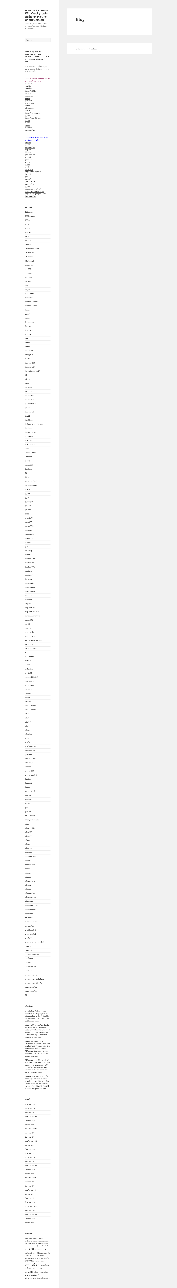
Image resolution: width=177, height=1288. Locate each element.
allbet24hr (29, 265)
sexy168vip (29, 632)
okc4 (27, 448)
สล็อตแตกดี (29, 914)
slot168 (28, 86)
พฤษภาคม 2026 (31, 1116)
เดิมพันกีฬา (29, 950)
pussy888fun (30, 583)
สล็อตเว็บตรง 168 (31, 905)
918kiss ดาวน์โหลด (32, 249)
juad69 (27, 408)
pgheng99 (29, 169)
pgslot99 (28, 530)
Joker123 (28, 391)
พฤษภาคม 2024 (31, 1214)
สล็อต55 (42, 1265)
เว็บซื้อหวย (29, 958)
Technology (29, 685)
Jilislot (27, 379)
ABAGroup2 (29, 261)
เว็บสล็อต (28, 971)
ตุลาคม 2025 (29, 1145)
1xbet (27, 236)
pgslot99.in (29, 534)
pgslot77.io (29, 526)
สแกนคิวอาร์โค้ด (31, 922)
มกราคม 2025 (30, 1182)
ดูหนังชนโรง (29, 184)
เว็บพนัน (28, 963)
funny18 (28, 342)
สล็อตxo (28, 877)
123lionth (28, 212)
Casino (27, 310)
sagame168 (43, 1253)
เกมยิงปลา (28, 946)
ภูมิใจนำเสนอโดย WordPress (86, 49)
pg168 (27, 489)
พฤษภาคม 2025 (31, 1165)
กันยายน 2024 (30, 1198)
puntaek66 (29, 571)
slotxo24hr (29, 669)
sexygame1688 (31, 648)
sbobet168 (29, 620)
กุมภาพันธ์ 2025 (31, 1178)
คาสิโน (27, 742)
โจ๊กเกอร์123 (29, 995)
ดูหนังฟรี (28, 179)
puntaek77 (29, 575)
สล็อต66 (28, 840)
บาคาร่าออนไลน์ (31, 775)
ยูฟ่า (26, 807)
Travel (27, 697)
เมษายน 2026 (30, 1121)
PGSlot (27, 514)
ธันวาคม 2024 (30, 1186)
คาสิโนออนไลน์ (30, 746)
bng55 (27, 289)
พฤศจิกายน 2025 (31, 1141)
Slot (26, 652)
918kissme (29, 257)
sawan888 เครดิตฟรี (32, 616)
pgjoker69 (29, 506)
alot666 (28, 269)
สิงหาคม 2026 (30, 1104)
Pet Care (28, 469)
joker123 (28, 84)
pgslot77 (28, 522)
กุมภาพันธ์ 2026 (31, 1129)
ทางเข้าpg (28, 763)
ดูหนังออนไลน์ (30, 130)
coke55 (28, 314)
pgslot (27, 115)
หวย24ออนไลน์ (30, 930)
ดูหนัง (27, 177)
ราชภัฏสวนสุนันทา (32, 820)
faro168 (28, 326)
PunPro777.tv (30, 567)
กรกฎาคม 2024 (30, 1206)
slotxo (27, 106)
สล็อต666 (28, 844)
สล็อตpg (28, 873)
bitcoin (28, 285)
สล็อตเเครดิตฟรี (30, 909)
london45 (28, 428)
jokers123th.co (30, 404)
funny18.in (29, 346)
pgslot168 (29, 518)
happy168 (29, 355)
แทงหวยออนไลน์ (31, 991)
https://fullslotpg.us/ (33, 172)
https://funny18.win (32, 118)
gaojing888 (46, 1241)
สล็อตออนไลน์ (30, 893)
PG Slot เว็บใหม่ (31, 481)
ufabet (27, 730)
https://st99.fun (31, 91)
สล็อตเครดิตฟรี (30, 897)
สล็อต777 (28, 848)
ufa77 (27, 714)
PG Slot (28, 477)
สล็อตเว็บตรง (29, 96)
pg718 (27, 493)
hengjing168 (30, 363)
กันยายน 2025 (30, 1149)
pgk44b (28, 510)
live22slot (29, 174)
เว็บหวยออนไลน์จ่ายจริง (33, 983)
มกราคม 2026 (30, 1133)
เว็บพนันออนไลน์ (31, 967)
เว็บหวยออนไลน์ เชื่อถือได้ (34, 979)
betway (28, 281)
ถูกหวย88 (28, 754)
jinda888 (28, 387)
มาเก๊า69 (28, 803)
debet (27, 318)
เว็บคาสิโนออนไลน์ (32, 954)
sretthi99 (28, 673)
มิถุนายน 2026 (30, 1112)
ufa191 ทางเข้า (30, 705)
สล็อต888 (28, 852)
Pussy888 (28, 579)
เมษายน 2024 (30, 1218)
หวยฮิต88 (28, 938)
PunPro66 (29, 555)
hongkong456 (30, 367)
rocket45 (28, 595)
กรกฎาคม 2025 (30, 1157)
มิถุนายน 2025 (30, 1161)
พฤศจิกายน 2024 (31, 1190)
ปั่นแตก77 (28, 787)
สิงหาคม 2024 (30, 1202)
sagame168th (30, 608)
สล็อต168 (28, 832)
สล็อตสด (28, 889)
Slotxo (27, 665)
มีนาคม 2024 (30, 1222)
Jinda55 (28, 383)
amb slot (28, 273)
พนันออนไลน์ (30, 791)
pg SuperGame (31, 485)
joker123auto (30, 395)
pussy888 (28, 101)
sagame (28, 150)
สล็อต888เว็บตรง (31, 856)
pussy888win (30, 591)
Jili (26, 375)
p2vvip (27, 461)
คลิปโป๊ (27, 110)
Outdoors (28, 457)
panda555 (29, 465)
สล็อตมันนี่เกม (30, 881)
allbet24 (28, 123)
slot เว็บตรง (29, 88)
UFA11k (28, 701)
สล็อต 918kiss (30, 828)
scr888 (27, 624)
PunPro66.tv (30, 559)
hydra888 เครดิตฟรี (32, 371)
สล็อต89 (28, 861)
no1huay (28, 440)
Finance (28, 334)
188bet (27, 228)
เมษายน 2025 (30, 1169)
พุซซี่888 (28, 157)
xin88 (27, 738)
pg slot (27, 120)
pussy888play (30, 587)
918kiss (28, 142)
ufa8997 (28, 722)
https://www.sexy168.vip (34, 191)
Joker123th (40, 1246)
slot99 (27, 98)
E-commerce (30, 322)
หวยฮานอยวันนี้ (30, 934)
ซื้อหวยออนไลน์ (30, 196)
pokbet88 (28, 546)
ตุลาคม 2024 (29, 1194)
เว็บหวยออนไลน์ (31, 975)
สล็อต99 (28, 869)
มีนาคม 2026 (30, 1125)
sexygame (29, 644)
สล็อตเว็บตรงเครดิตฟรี (33, 189)
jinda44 (28, 93)
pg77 (27, 497)
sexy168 (28, 628)
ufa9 (27, 726)
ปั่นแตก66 (28, 783)
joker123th (29, 399)
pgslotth (28, 542)
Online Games (30, 453)
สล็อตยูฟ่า (28, 885)
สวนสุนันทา (29, 918)
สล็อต (27, 824)
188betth (28, 128)
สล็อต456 (28, 836)
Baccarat (28, 277)
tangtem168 (29, 681)
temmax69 (29, 693)
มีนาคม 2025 (30, 1174)
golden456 (29, 351)
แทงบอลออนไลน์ (31, 987)
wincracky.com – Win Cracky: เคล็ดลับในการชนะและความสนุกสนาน (36, 15)
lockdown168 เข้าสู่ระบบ (34, 424)
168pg (27, 220)
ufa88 (27, 718)
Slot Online (29, 657)
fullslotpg (28, 338)
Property (28, 550)
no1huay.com (30, 444)
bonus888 (29, 298)
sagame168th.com (32, 612)
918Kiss (28, 244)
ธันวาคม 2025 (30, 1137)
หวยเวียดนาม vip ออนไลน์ (34, 942)
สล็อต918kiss (30, 865)
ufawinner (29, 734)
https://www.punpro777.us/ (36, 194)
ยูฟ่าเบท (28, 812)
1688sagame (30, 216)
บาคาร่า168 (29, 103)
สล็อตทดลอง (29, 108)
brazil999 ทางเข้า (31, 302)
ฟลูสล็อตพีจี (29, 799)
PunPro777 (29, 563)
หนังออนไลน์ (29, 926)
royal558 (28, 599)
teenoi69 (28, 689)
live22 (27, 416)
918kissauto (29, 253)
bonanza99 (29, 293)
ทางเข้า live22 (30, 759)
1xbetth (28, 240)
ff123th (28, 330)
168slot (28, 224)
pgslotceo (28, 538)
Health (27, 359)
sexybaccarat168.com (33, 640)
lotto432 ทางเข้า (31, 432)
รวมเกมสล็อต (30, 816)
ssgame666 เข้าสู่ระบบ (33, 677)
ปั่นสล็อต (28, 779)
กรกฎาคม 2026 (30, 1108)
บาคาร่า (28, 162)
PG (26, 473)
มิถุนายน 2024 (30, 1210)
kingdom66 (29, 412)
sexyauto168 (30, 636)
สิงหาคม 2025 (30, 1153)
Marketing (29, 436)
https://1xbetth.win (32, 113)
